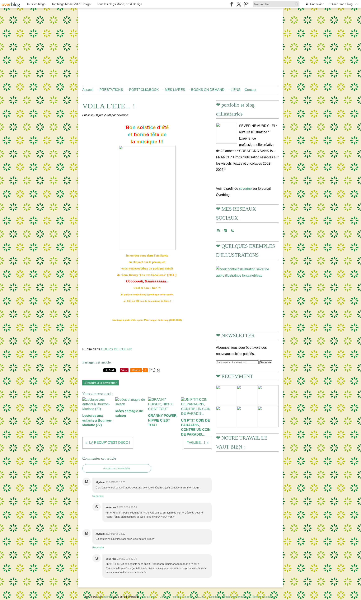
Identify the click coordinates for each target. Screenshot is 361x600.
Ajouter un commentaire (116, 468)
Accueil (87, 90)
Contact (250, 90)
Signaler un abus (183, 596)
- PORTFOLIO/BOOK (143, 90)
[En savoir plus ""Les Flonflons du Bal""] (268, 416)
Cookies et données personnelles (228, 596)
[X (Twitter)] (238, 4)
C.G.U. (201, 596)
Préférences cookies (263, 596)
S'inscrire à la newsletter (100, 382)
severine (245, 188)
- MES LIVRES (174, 90)
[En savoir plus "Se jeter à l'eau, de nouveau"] (247, 416)
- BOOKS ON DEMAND (207, 90)
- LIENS (234, 90)
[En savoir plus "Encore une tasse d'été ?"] (247, 395)
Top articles (148, 596)
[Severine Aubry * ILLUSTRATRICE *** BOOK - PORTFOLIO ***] (226, 133)
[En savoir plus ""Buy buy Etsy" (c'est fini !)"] (226, 416)
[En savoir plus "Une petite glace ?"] (226, 395)
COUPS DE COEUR (116, 349)
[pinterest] (245, 4)
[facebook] (231, 4)
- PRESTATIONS (110, 90)
